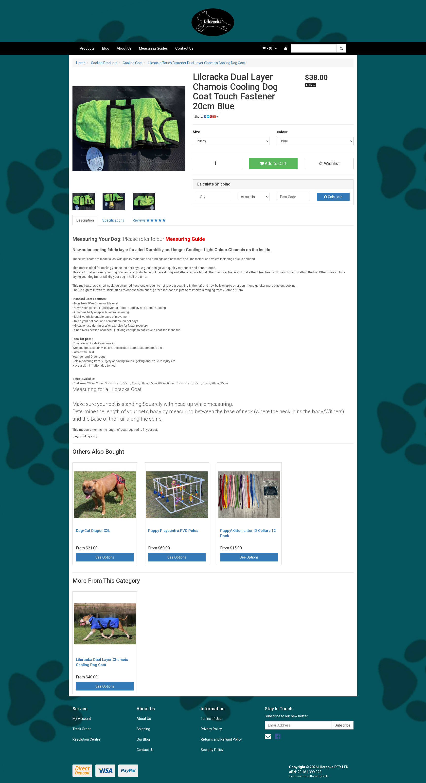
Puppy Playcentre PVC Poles (173, 530)
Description (85, 220)
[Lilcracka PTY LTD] (213, 21)
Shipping (143, 729)
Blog (105, 48)
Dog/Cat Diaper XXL (93, 530)
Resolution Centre (86, 739)
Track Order (81, 729)
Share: (199, 116)
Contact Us (184, 48)
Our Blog (143, 739)
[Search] (341, 48)
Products (87, 48)
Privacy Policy (211, 729)
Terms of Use (211, 719)
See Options (104, 557)
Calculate (334, 197)
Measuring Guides (153, 48)
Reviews (139, 220)
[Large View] (83, 201)
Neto (325, 776)
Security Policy (212, 750)
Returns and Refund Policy (221, 739)
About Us (124, 48)
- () (270, 48)
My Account (81, 719)
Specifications (113, 220)
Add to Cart (275, 163)
